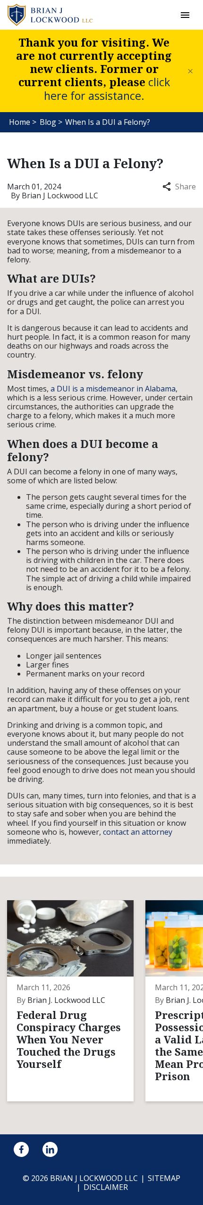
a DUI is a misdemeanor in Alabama (113, 388)
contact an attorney (137, 832)
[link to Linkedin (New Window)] (50, 1149)
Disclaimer (106, 1187)
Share (185, 186)
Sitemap (164, 1178)
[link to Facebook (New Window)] (21, 1149)
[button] (184, 14)
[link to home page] (50, 14)
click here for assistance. (107, 88)
